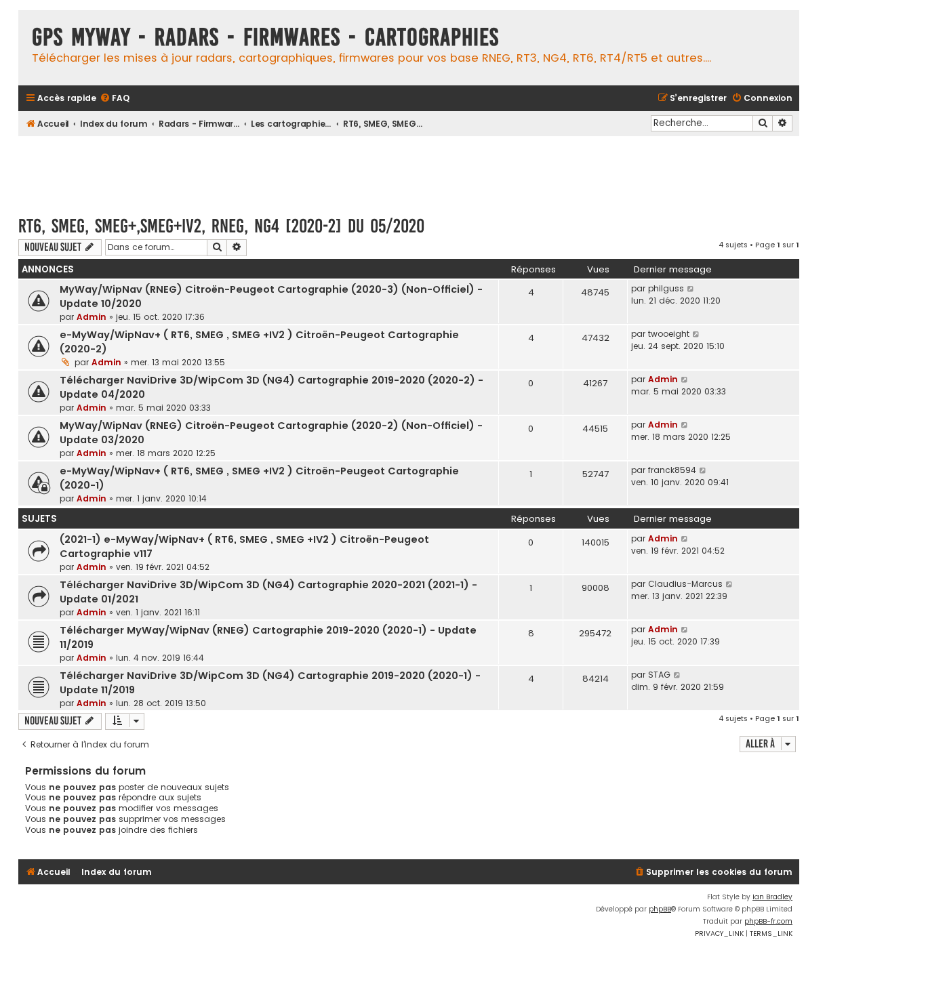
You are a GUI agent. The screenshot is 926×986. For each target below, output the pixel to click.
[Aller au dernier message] (691, 289)
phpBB (660, 909)
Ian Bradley (772, 897)
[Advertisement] (409, 169)
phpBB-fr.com (768, 921)
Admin (91, 317)
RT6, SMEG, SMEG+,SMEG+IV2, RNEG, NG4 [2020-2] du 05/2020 (221, 226)
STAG (659, 674)
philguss (666, 288)
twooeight (668, 334)
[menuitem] (114, 98)
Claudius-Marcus (685, 584)
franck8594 (672, 470)
